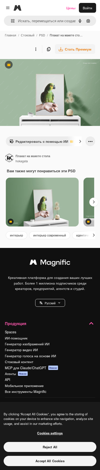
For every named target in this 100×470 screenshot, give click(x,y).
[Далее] (80, 141)
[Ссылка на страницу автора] (9, 158)
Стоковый (27, 35)
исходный (32, 65)
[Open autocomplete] (10, 21)
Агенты (16, 373)
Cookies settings (50, 433)
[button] (50, 303)
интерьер (16, 235)
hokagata (22, 161)
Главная (10, 35)
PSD (42, 35)
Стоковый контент (19, 361)
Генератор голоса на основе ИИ (30, 355)
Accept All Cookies (49, 461)
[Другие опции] (36, 49)
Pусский (50, 303)
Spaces (10, 331)
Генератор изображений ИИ (27, 343)
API (7, 379)
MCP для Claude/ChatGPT (31, 367)
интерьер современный (49, 235)
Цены (70, 7)
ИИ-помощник (16, 338)
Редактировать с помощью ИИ (38, 142)
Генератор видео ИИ (21, 349)
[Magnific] (50, 263)
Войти (87, 7)
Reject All (50, 447)
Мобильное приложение (24, 385)
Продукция (15, 323)
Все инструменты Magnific (25, 391)
